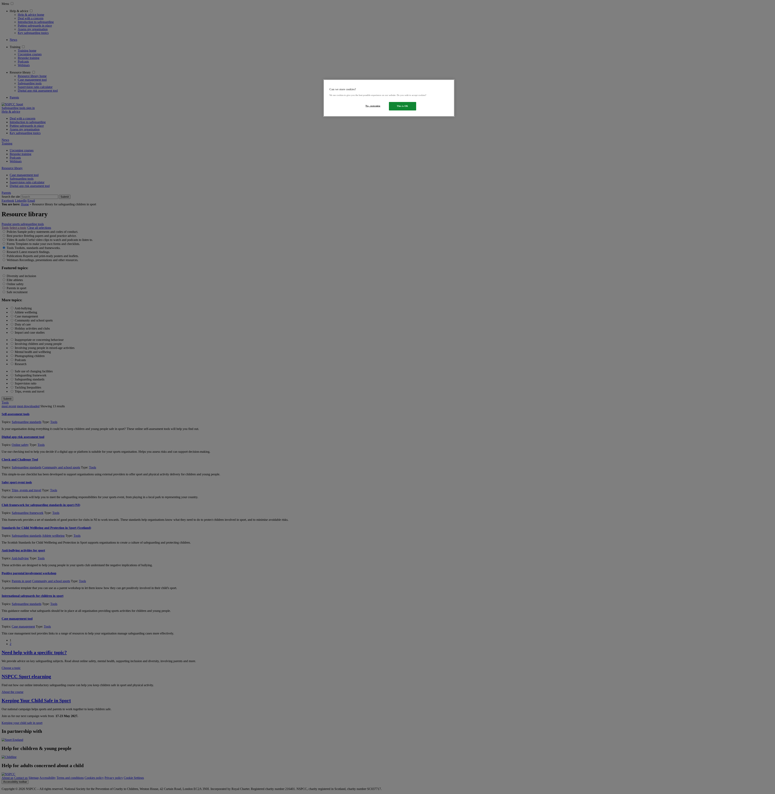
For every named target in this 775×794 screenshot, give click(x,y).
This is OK (402, 106)
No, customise (373, 106)
